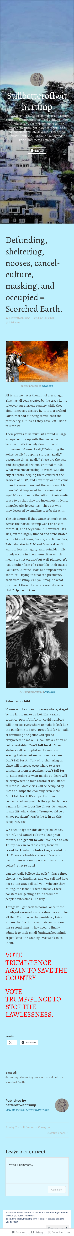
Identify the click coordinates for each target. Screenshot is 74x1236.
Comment (56, 1189)
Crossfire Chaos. (56, 1133)
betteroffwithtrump (19, 317)
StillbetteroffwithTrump (37, 101)
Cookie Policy (12, 1221)
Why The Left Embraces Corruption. (28, 1127)
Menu (39, 150)
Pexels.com (47, 385)
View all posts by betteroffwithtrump (27, 1110)
